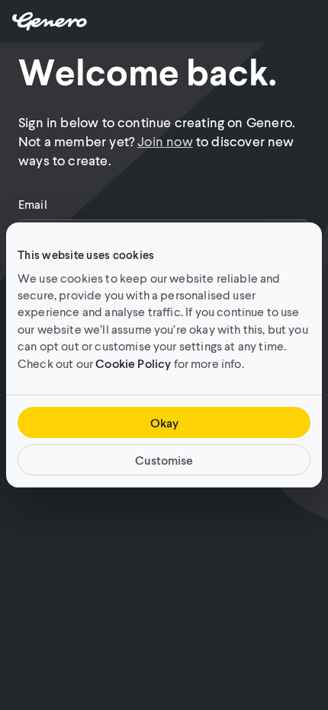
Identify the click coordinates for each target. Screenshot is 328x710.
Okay (164, 422)
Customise (164, 460)
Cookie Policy (133, 363)
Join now (164, 141)
